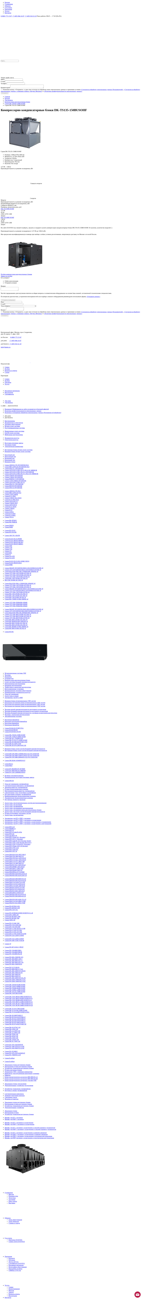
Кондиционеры (10, 421)
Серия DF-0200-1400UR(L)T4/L (15, 981)
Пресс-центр (13, 1201)
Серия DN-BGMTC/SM (12, 916)
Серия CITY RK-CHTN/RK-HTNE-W (17, 592)
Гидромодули (9, 678)
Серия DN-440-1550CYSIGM (14, 940)
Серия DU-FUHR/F (11, 1051)
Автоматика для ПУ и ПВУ (14, 697)
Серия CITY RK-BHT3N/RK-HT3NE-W (18, 614)
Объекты (8, 6)
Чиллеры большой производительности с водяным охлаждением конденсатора (31, 713)
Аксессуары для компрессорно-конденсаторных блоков (23, 810)
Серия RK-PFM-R (11, 520)
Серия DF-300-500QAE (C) (14, 960)
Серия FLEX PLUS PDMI (13, 539)
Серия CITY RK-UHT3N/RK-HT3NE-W (18, 573)
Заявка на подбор (6, 276)
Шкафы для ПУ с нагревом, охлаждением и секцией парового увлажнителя (30, 1128)
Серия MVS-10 (10, 827)
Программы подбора (15, 1269)
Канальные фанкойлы (12, 725)
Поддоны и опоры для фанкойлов (16, 1090)
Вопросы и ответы (11, 370)
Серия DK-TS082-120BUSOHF (15, 990)
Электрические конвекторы (14, 446)
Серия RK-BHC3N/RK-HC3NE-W (16, 623)
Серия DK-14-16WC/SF (12, 1031)
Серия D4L (8, 553)
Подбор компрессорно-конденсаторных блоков (16, 274)
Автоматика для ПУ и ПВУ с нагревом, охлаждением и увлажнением (28, 822)
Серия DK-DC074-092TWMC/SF (15, 1024)
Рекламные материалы (12, 391)
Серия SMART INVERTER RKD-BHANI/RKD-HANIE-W (24, 609)
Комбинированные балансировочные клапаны (20, 796)
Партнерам (8, 9)
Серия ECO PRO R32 (12, 500)
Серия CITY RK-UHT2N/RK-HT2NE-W (18, 575)
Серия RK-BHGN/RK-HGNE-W (15, 628)
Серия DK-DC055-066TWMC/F (15, 1022)
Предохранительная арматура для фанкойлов (20, 791)
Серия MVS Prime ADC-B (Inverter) (16, 846)
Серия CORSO (9, 508)
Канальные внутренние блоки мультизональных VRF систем (25, 702)
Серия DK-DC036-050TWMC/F (15, 1020)
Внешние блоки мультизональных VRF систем (20, 701)
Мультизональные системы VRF (15, 673)
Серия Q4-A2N (10, 558)
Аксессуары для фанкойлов (14, 806)
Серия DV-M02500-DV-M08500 (15, 770)
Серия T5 (8, 554)
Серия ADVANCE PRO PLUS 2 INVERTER (19, 472)
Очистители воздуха (11, 440)
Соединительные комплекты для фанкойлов (19, 786)
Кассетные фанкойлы (12, 723)
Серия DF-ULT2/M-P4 (12, 967)
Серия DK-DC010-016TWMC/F (15, 1017)
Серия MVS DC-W (11, 851)
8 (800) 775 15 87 (6, 16)
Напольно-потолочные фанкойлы (16, 721)
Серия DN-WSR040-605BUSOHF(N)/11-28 (19, 913)
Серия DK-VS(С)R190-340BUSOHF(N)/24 (19, 1005)
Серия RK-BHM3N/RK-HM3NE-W (16, 621)
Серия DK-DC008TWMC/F (14, 1015)
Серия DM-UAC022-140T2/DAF (15, 860)
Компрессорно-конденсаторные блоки (17, 102)
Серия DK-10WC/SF (11, 1029)
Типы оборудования (15, 1220)
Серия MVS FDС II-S (12, 848)
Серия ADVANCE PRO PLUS (15, 482)
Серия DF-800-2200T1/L (13, 976)
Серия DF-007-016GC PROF (14, 947)
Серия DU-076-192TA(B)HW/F (15, 1053)
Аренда (11, 1292)
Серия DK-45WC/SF (11, 1036)
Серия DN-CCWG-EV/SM (13, 932)
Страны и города (14, 1223)
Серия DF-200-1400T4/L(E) (14, 972)
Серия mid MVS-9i (11, 835)
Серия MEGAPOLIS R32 (13, 493)
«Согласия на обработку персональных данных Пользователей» (102, 89)
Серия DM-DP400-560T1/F (13, 870)
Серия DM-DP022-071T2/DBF (15, 872)
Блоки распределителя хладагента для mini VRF (20, 1080)
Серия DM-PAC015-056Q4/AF (15, 889)
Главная (7, 96)
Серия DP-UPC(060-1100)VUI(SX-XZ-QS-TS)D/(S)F (22, 755)
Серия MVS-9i (9, 834)
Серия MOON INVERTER (13, 486)
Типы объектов (14, 1221)
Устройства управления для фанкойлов (18, 1089)
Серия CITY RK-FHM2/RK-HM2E (16, 606)
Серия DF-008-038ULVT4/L (14, 969)
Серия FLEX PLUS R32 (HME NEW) (17, 561)
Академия (12, 1199)
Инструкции (9, 392)
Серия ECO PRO (10, 496)
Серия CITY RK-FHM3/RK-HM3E (16, 604)
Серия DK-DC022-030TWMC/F (15, 1019)
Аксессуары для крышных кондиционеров (19, 808)
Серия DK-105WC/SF (12, 1039)
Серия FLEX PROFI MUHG (14, 542)
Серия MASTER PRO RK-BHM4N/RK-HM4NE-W (21, 613)
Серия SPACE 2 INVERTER (14, 484)
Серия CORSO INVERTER (14, 477)
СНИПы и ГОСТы (15, 1270)
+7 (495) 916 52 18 (31, 16)
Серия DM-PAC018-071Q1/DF (15, 887)
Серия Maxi (8, 765)
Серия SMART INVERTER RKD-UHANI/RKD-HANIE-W (24, 568)
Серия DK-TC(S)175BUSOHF (15, 1008)
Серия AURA (9, 512)
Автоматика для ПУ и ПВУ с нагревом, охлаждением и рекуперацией (28, 823)
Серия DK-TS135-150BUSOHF (15, 991)
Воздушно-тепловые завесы (14, 443)
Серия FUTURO (10, 513)
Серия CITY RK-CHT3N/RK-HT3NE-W (18, 585)
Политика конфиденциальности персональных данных (23, 411)
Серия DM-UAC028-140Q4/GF (15, 886)
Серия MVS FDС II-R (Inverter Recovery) (18, 842)
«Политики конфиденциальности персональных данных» (63, 91)
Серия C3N (8, 547)
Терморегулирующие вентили (15, 1095)
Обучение (8, 382)
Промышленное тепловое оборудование (18, 690)
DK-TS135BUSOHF (7, 209)
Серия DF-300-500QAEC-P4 (14, 962)
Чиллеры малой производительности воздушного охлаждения (25, 709)
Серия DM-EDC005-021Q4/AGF (15, 880)
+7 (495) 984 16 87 (18, 16)
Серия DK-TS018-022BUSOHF (15, 984)
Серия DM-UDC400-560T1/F (14, 856)
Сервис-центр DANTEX (17, 1241)
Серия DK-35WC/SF (11, 1034)
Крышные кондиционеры (13, 685)
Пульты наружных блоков (13, 1070)
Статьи (7, 372)
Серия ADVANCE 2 (11, 501)
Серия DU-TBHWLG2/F (13, 1055)
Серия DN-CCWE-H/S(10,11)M (15, 928)
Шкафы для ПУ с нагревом (14, 1117)
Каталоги (12, 1258)
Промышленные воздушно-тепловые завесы (19, 777)
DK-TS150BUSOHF (7, 217)
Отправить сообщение (8, 300)
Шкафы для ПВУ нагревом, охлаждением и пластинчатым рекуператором (29, 1138)
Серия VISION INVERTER (14, 475)
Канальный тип (10, 460)
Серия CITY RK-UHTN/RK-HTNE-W (17, 577)
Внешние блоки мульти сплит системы (18, 451)
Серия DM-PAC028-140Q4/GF (15, 891)
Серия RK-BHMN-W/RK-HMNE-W (16, 626)
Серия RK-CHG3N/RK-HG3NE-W (16, 594)
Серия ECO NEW (10, 506)
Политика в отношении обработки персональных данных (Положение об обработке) (33, 412)
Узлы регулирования (11, 694)
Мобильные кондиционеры (14, 434)
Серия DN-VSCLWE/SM (13, 925)
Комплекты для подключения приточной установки (22, 1073)
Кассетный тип (10, 455)
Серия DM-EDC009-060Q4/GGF (15, 879)
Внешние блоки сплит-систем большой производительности (25, 749)
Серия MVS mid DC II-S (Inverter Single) (18, 841)
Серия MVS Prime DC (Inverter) (15, 837)
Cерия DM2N (9, 525)
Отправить (5, 93)
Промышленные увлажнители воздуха (17, 692)
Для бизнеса (9, 100)
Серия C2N (8, 549)
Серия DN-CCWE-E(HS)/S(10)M (15, 934)
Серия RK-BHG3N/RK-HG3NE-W (16, 620)
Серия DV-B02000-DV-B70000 (15, 769)
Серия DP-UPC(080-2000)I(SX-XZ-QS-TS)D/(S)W (21, 757)
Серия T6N (8, 546)
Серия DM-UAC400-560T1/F (14, 863)
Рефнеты (8, 1075)
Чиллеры (8, 675)
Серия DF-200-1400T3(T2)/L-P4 (15, 978)
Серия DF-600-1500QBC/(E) (14, 957)
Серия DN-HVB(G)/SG (12, 906)
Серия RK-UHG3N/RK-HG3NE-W (16, 578)
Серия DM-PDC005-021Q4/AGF (15, 894)
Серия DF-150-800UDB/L (13, 950)
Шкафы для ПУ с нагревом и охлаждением (19, 1122)
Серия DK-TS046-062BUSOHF (15, 988)
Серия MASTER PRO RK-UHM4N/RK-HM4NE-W (21, 571)
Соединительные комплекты (14, 1094)
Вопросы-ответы (14, 1294)
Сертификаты (9, 394)
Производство (13, 1196)
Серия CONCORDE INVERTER (15, 481)
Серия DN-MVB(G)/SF (12, 908)
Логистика (12, 1198)
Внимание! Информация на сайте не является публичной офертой (27, 409)
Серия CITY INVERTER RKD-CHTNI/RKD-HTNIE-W (23, 590)
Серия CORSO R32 (11, 503)
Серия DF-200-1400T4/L (13, 974)
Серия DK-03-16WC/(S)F (13, 744)
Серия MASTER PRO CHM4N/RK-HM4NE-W (20, 583)
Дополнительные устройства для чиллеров (19, 1085)
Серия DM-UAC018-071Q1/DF (15, 882)
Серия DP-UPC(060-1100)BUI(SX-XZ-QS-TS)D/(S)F (22, 754)
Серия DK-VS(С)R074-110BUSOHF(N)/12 (19, 1002)
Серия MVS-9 (9, 830)
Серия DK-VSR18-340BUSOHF (15, 737)
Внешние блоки (10, 462)
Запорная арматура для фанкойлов (16, 787)
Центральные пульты (12, 1112)
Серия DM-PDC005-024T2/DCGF (16, 875)
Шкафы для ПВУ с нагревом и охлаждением (19, 1124)
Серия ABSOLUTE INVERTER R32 (17, 465)
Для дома (8, 401)
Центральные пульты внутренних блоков (18, 1066)
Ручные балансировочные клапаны (16, 789)
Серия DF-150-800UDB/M (13, 952)
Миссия (11, 1194)
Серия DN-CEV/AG (11, 910)
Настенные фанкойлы (12, 720)
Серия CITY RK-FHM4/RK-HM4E (16, 602)
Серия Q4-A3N (10, 556)
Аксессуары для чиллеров (13, 804)
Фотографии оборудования (18, 1267)
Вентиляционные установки (14, 689)
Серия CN (8, 551)
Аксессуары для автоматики (14, 815)
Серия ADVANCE (11, 505)
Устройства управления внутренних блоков (19, 1068)
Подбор (7, 369)
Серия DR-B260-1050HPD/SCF (15, 760)
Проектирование (14, 1289)
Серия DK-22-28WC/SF (12, 1032)
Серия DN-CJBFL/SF (12, 915)
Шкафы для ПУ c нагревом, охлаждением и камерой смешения (26, 1133)
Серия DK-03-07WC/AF (13, 1027)
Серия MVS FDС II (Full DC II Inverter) (17, 844)
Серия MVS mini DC (11, 849)
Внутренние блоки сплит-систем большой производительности (26, 750)
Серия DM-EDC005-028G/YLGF (15, 899)
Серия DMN (9, 527)
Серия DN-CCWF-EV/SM (13, 930)
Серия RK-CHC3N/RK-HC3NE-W (16, 596)
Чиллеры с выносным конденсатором (17, 714)
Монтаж (11, 1290)
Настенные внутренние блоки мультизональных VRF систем (25, 706)
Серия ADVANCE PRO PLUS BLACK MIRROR (21, 470)
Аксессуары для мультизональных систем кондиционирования (25, 803)
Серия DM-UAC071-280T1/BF (15, 861)
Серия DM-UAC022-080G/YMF (15, 901)
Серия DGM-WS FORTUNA (14, 728)
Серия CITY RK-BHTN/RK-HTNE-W (17, 618)
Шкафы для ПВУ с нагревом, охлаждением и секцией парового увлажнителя (30, 1129)
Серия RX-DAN (10, 530)
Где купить (8, 7)
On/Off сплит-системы (12, 433)
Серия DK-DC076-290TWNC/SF (15, 745)
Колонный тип (9, 458)
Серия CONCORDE (11, 494)
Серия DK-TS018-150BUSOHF (15, 103)
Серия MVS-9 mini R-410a (13, 832)
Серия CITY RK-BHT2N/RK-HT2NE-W (18, 616)
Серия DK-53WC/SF (11, 1038)
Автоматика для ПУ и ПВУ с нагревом (18, 818)
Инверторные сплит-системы (14, 431)
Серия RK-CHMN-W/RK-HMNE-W (16, 599)
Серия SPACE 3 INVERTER (14, 468)
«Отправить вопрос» (93, 296)
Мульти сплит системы (12, 426)
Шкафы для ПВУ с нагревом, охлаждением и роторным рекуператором (28, 1136)
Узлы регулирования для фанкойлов (17, 784)
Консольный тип (10, 456)
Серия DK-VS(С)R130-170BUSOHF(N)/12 (19, 1003)
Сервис (7, 367)
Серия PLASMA (10, 515)
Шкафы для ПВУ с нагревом (14, 1119)
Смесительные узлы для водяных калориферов (20, 792)
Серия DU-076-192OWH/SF (14, 1044)
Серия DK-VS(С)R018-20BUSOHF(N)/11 (18, 996)
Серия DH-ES (9, 780)
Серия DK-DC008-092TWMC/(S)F (16, 742)
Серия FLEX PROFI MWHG (14, 540)
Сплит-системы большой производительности (20, 682)
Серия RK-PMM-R (11, 522)
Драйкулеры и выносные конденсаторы (18, 687)
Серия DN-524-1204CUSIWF (14, 939)
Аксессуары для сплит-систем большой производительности (25, 811)
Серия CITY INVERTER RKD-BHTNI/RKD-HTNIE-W (23, 611)
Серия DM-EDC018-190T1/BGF (15, 854)
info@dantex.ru (5, 347)
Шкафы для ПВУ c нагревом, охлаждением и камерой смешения (26, 1134)
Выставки (12, 1203)
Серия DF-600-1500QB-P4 (13, 964)
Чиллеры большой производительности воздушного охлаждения (26, 711)
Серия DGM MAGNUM (13, 732)
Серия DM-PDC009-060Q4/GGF (15, 896)
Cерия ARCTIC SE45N (12, 535)
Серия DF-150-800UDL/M (13, 954)
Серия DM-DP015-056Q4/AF (14, 893)
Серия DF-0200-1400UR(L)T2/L (15, 979)
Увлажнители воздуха (12, 438)
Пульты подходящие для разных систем (18, 813)
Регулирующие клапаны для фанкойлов (18, 794)
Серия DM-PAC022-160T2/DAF (15, 865)
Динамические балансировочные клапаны (19, 798)
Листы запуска (13, 1262)
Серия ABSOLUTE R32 (13, 491)
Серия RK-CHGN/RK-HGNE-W (15, 597)
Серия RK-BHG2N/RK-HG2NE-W (16, 625)
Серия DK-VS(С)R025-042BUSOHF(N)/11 (19, 998)
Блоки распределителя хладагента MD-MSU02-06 (21, 1079)
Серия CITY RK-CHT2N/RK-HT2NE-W (18, 587)
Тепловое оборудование (13, 424)
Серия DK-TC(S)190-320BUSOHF (16, 1010)
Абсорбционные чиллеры (13, 716)
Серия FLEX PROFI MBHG (14, 544)
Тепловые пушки (10, 445)
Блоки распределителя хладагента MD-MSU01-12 (21, 1077)
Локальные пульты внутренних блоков (17, 1065)
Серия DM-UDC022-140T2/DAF (15, 858)
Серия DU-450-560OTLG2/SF (14, 1048)
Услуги (7, 11)
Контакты (8, 13)
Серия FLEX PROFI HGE (13, 563)
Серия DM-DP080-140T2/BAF (15, 867)
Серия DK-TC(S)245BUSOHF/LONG (17, 1012)
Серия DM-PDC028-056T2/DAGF (16, 874)
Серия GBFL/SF (10, 920)
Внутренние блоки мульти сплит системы (18, 450)
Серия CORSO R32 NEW (13, 498)
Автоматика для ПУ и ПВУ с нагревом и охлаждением (23, 820)
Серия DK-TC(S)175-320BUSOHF (16, 740)
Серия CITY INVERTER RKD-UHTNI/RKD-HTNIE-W (23, 570)
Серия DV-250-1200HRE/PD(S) (15, 772)
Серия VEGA (9, 517)
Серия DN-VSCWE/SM (12, 927)
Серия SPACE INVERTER (13, 488)
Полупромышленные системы (15, 428)
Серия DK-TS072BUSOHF (13, 993)
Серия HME (9, 565)
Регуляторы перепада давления (15, 799)
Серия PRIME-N (10, 828)
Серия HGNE (9, 632)
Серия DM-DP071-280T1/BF (14, 868)
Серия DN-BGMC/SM (12, 918)
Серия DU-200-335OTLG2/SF (14, 1046)
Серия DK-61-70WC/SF (12, 1041)
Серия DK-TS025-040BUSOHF (15, 986)
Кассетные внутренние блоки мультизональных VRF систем (25, 704)
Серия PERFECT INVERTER (14, 479)
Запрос (3, 216)
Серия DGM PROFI (11, 730)
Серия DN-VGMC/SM (12, 923)
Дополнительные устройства (14, 1107)
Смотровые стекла (11, 1097)
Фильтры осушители (11, 1099)
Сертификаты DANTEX (17, 1263)
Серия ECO (8, 510)
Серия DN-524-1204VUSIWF (14, 935)
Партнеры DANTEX (15, 1240)
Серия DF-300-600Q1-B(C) (13, 959)
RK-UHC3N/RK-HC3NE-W (14, 580)
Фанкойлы (8, 677)
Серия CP (8, 944)
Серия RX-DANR (10, 532)
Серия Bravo (9, 764)
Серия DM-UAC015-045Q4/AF (15, 884)
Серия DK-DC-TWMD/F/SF (14, 738)
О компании (9, 4)
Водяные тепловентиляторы (14, 775)
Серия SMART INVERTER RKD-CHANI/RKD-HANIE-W (24, 589)
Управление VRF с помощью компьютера (18, 1072)
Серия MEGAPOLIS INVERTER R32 (17, 467)
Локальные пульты (11, 1111)
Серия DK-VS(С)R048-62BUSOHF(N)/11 (18, 1000)
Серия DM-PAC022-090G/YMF (15, 903)
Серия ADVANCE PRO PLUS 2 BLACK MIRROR (21, 474)
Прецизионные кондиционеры (15, 684)
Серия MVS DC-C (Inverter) (14, 839)
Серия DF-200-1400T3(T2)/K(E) (15, 971)
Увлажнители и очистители (14, 422)
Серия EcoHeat (9, 1058)
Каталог (7, 2)
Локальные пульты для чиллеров (15, 1084)
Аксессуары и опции (12, 696)
